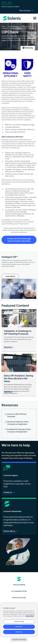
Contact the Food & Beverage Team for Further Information (19, 240)
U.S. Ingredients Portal (19, 591)
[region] (19, 620)
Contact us (7, 492)
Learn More (10, 276)
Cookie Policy (29, 616)
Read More (8, 347)
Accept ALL (19, 626)
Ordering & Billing (19, 585)
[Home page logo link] (19, 579)
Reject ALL (19, 632)
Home (3, 26)
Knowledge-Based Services (18, 28)
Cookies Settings (19, 639)
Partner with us (9, 531)
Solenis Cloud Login (19, 597)
